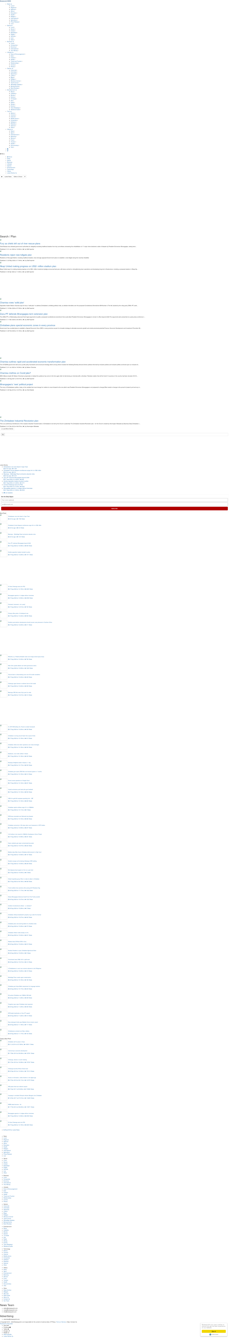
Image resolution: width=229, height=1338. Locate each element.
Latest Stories (11, 173)
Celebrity (13, 93)
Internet (13, 117)
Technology (10, 169)
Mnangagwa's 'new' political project (16, 384)
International (14, 18)
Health (12, 15)
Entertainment (11, 90)
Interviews (13, 72)
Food (12, 140)
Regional (13, 7)
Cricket (13, 31)
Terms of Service (61, 1322)
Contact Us (7, 1299)
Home (10, 157)
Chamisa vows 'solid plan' (12, 302)
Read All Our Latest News (12, 1130)
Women (13, 138)
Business (10, 41)
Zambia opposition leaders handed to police (16, 482)
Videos (9, 129)
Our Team (6, 1301)
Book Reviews (15, 88)
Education (13, 13)
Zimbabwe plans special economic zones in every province (27, 325)
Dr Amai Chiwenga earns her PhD (14, 485)
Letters (13, 75)
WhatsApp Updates (16, 84)
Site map (6, 1294)
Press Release (15, 22)
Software (13, 122)
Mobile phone (14, 118)
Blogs (12, 77)
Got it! (214, 1331)
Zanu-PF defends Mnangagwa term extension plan (24, 313)
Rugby (12, 34)
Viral (12, 147)
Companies (14, 45)
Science (13, 126)
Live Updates (9, 493)
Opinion (9, 68)
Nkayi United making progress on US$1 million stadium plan (28, 266)
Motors (13, 113)
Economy (13, 47)
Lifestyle (9, 52)
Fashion (13, 58)
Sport (12, 133)
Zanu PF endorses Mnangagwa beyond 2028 (16, 478)
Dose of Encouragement (18, 54)
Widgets (6, 1292)
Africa (12, 11)
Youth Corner (14, 83)
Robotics (13, 124)
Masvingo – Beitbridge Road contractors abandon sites (19, 475)
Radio (12, 102)
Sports (9, 25)
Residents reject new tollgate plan (16, 254)
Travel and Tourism (16, 61)
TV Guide (13, 99)
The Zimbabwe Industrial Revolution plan (19, 420)
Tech (8, 111)
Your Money (14, 50)
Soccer (13, 29)
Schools (13, 36)
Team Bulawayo (15, 108)
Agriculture (14, 20)
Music (12, 92)
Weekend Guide (15, 109)
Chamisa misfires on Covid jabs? (15, 372)
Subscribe (114, 508)
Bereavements (15, 86)
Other (12, 40)
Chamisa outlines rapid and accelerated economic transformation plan (33, 361)
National (13, 9)
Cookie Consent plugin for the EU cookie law (213, 1334)
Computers (14, 120)
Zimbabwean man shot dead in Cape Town (16, 467)
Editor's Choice (18, 176)
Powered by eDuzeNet (6, 1324)
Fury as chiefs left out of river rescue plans (20, 243)
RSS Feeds (7, 1295)
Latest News (8, 176)
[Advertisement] (114, 195)
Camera (13, 115)
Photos (13, 66)
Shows (12, 104)
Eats (12, 56)
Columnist (13, 70)
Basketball (14, 32)
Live (12, 24)
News (9, 4)
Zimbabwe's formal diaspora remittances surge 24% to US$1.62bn (22, 471)
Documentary (15, 145)
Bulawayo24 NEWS (5, 1)
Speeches (13, 74)
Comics (13, 65)
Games (13, 97)
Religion (13, 16)
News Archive (7, 1290)
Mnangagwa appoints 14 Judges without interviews (18, 489)
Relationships (14, 63)
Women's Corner (15, 81)
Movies (13, 95)
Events (13, 106)
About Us (6, 1297)
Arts (12, 100)
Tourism (13, 142)
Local (12, 6)
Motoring (13, 136)
